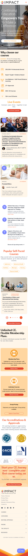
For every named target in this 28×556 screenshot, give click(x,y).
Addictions (7, 264)
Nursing (22, 267)
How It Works (6, 45)
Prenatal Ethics (6, 184)
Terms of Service (5, 496)
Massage (14, 267)
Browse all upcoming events (15, 244)
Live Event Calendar (14, 110)
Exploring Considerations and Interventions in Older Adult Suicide (16, 220)
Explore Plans (14, 368)
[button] (7, 317)
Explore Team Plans (14, 413)
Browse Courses (14, 394)
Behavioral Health (18, 264)
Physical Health (14, 271)
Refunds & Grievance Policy (8, 502)
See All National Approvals (6, 461)
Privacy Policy (4, 498)
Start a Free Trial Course (14, 484)
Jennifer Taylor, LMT (11, 187)
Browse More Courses (14, 323)
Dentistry (5, 267)
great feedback (14, 62)
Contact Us (4, 504)
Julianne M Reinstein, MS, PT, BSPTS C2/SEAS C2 (16, 148)
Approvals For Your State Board (20, 461)
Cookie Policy (4, 500)
